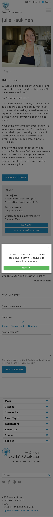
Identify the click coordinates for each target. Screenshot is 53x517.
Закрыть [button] (26, 268)
